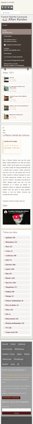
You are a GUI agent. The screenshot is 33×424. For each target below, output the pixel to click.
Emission (11, 201)
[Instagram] (5, 7)
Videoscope (6, 359)
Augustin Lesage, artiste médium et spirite (18, 96)
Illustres (5, 364)
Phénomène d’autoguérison (16, 114)
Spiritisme (21, 344)
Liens (13, 364)
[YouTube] (11, 7)
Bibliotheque (19, 349)
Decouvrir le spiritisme (11, 397)
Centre (12, 344)
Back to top (6, 419)
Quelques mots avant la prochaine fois (18, 105)
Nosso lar (11, 77)
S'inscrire (16, 413)
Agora (19, 354)
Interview (22, 201)
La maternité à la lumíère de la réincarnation (17, 87)
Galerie (27, 354)
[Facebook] (2, 7)
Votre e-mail (5, 406)
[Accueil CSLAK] (14, 18)
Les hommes (7, 349)
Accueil (5, 344)
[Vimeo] (8, 7)
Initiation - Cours (8, 354)
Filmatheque (18, 359)
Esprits (17, 201)
